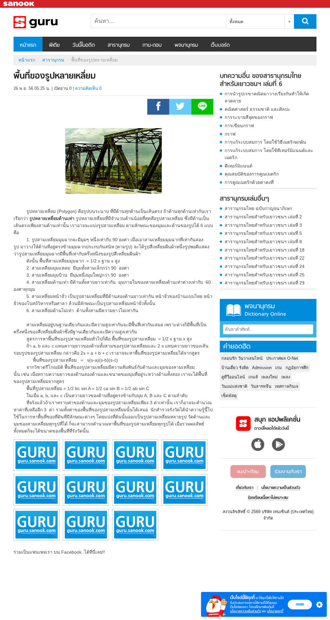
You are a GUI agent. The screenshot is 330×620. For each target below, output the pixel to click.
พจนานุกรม (186, 45)
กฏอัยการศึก (297, 367)
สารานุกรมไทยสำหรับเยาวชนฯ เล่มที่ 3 (263, 225)
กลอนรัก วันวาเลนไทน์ (242, 358)
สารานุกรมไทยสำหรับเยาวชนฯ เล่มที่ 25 (265, 274)
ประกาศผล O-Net (282, 358)
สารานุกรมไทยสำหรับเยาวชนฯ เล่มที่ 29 (265, 282)
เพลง (285, 377)
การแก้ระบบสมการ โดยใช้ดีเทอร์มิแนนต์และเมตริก (269, 154)
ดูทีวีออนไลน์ (233, 377)
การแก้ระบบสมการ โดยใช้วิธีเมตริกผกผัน (265, 142)
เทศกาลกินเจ (286, 386)
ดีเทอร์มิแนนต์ (238, 165)
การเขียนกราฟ (239, 125)
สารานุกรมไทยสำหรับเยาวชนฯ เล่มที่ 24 (265, 266)
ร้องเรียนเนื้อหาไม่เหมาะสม (268, 498)
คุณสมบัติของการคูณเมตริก (252, 173)
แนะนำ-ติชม (248, 472)
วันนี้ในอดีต (84, 45)
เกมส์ (253, 377)
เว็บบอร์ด (220, 45)
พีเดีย (54, 45)
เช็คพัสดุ (229, 395)
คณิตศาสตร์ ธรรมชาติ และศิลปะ (257, 109)
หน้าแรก (28, 45)
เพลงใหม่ (269, 377)
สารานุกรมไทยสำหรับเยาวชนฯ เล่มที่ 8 (263, 241)
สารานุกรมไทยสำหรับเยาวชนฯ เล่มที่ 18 (265, 250)
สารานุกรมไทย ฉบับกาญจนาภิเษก (258, 208)
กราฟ (230, 134)
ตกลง (300, 604)
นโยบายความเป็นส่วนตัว (245, 611)
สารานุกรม (119, 45)
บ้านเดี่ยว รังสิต (234, 367)
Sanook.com (19, 4)
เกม (278, 367)
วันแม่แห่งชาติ (234, 386)
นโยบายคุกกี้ (275, 611)
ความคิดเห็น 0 (88, 88)
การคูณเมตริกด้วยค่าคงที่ (249, 182)
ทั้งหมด (236, 21)
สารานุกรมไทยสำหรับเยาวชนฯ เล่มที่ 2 (263, 216)
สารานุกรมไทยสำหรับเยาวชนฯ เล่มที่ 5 (263, 233)
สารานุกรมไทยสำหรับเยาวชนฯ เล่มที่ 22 (265, 258)
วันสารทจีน (261, 386)
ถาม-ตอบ (152, 45)
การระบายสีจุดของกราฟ (249, 117)
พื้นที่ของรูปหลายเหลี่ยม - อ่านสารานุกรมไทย (47, 22)
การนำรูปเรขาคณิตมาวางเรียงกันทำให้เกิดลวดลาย (267, 97)
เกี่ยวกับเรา (244, 488)
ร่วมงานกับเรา (288, 472)
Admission (262, 367)
